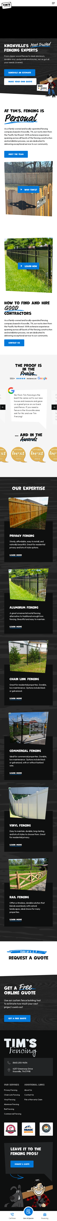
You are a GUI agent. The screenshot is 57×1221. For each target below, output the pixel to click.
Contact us (14, 342)
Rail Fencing (9, 1109)
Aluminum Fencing (11, 1104)
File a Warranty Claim (33, 1099)
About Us (28, 1090)
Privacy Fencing (10, 1090)
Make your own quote (20, 81)
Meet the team (16, 154)
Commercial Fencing (12, 1114)
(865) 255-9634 (20, 1062)
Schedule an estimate (19, 72)
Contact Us (29, 1095)
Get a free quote (17, 1018)
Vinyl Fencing (9, 1099)
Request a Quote (22, 1164)
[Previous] (2, 407)
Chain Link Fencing (12, 1095)
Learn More (16, 554)
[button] (53, 3)
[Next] (54, 407)
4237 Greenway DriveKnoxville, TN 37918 (23, 1070)
